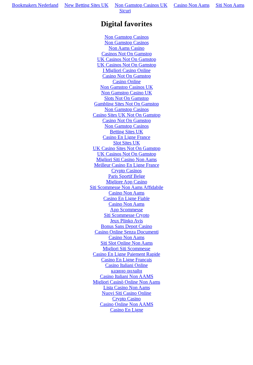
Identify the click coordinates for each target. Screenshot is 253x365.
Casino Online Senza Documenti (127, 231)
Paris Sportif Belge (126, 176)
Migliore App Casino (126, 181)
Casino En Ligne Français (126, 259)
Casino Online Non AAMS (126, 304)
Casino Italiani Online (126, 265)
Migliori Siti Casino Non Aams (126, 159)
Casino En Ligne (126, 309)
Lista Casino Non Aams (126, 287)
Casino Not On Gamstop (126, 76)
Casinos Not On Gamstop (127, 53)
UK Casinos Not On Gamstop (126, 59)
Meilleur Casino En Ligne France (126, 165)
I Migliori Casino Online (127, 70)
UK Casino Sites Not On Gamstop (126, 148)
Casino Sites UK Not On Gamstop (126, 115)
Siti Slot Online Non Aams (127, 243)
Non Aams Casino (126, 48)
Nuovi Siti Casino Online (126, 293)
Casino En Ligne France (126, 137)
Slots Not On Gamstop (126, 98)
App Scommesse (126, 209)
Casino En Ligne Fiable (126, 198)
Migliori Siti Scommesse (126, 248)
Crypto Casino (126, 298)
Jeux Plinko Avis (126, 220)
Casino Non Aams (191, 5)
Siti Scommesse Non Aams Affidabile (126, 187)
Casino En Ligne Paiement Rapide (126, 254)
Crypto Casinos (126, 170)
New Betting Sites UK (86, 5)
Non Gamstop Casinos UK (141, 5)
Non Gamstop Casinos (127, 37)
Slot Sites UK (126, 142)
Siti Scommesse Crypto (126, 215)
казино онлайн (126, 270)
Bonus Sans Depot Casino (126, 226)
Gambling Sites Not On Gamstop (126, 103)
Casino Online (127, 81)
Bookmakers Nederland (35, 5)
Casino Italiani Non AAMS (126, 276)
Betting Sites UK (126, 131)
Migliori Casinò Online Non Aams (126, 282)
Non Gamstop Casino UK (126, 92)
